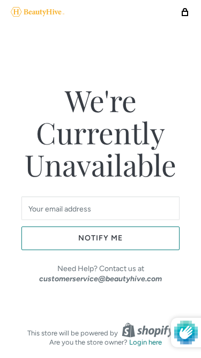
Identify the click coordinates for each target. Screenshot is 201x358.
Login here (145, 342)
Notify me (100, 238)
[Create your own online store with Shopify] (148, 330)
